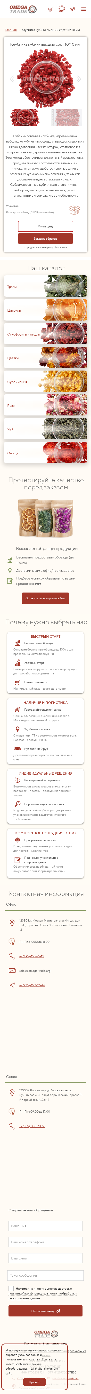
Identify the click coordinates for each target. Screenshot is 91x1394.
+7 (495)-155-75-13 (31, 956)
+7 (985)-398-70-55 (32, 1126)
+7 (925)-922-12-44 (32, 985)
